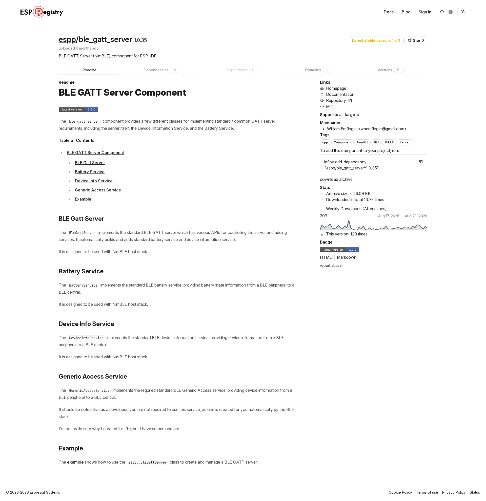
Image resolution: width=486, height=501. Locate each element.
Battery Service (90, 171)
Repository (336, 100)
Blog (406, 11)
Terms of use (427, 492)
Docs (389, 11)
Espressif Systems (45, 492)
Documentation (340, 94)
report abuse (331, 265)
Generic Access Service (98, 189)
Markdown (346, 257)
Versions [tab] (389, 70)
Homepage (336, 88)
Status (475, 492)
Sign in (425, 11)
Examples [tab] (316, 70)
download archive (336, 179)
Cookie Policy (400, 492)
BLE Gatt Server (90, 162)
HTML (326, 257)
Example (83, 199)
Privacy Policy (454, 492)
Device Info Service (94, 180)
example (75, 462)
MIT (330, 106)
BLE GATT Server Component (95, 152)
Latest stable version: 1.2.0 (376, 40)
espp (67, 39)
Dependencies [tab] (160, 70)
